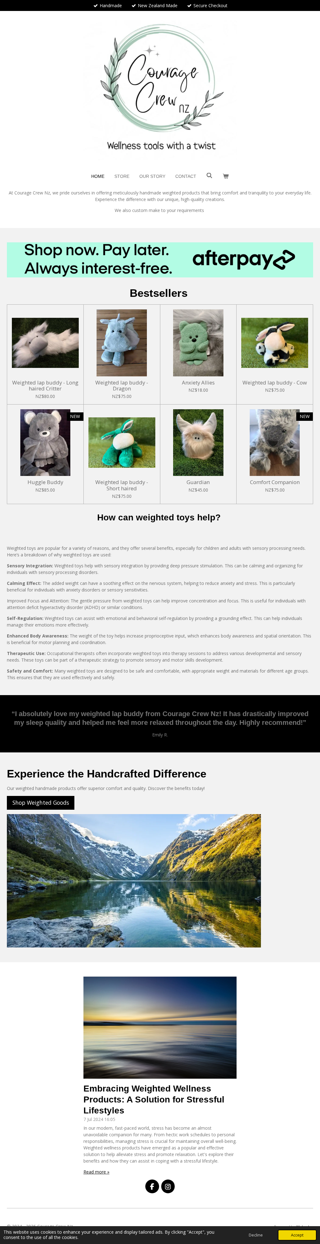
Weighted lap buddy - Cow (274, 382)
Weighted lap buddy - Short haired (121, 485)
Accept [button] (297, 1235)
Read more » (96, 1172)
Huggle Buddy (45, 482)
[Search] (209, 175)
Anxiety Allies (198, 382)
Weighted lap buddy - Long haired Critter (45, 385)
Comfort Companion (275, 482)
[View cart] (225, 176)
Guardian (198, 482)
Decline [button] (256, 1235)
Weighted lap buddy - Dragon (121, 385)
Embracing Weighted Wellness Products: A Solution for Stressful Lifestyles (153, 1099)
